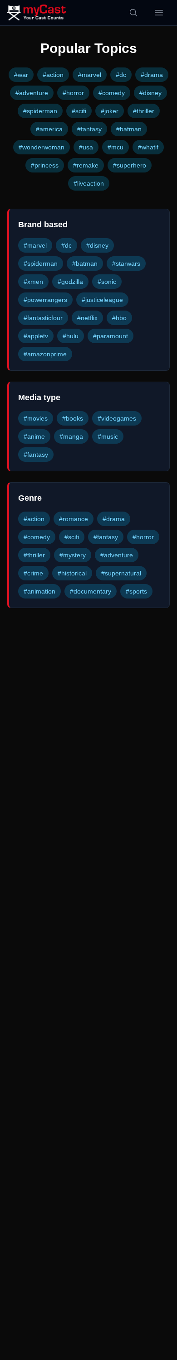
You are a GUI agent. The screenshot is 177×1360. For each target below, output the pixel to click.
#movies (36, 418)
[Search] (133, 13)
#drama (152, 74)
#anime (34, 436)
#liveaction (89, 183)
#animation (39, 591)
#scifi (79, 111)
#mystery (72, 555)
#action (53, 74)
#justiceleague (102, 299)
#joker (109, 111)
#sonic (107, 281)
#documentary (90, 591)
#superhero (129, 165)
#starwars (126, 263)
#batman (129, 129)
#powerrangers (45, 299)
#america (49, 129)
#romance (73, 518)
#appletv (36, 336)
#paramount (110, 336)
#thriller (143, 111)
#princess (45, 165)
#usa (86, 147)
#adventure (31, 92)
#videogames (117, 418)
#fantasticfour (43, 317)
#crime (33, 573)
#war (21, 74)
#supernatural (121, 573)
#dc (121, 74)
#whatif (148, 147)
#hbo (119, 317)
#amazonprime (45, 354)
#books (72, 418)
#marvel (89, 74)
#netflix (87, 317)
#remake (85, 165)
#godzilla (70, 281)
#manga (71, 436)
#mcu (115, 147)
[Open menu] (159, 13)
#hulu (71, 336)
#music (108, 436)
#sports (136, 591)
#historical (72, 573)
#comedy (111, 92)
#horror (73, 92)
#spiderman (40, 111)
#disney (150, 92)
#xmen (33, 281)
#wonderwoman (41, 147)
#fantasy (89, 129)
